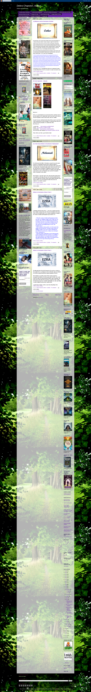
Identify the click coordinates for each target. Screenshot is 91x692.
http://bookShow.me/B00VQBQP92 (47, 129)
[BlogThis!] (35, 74)
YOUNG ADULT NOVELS (24, 12)
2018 (66, 584)
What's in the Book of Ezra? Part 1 (42, 250)
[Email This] (33, 74)
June (67, 599)
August (67, 596)
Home (47, 295)
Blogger (69, 689)
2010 (66, 637)
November (68, 591)
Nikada (62, 689)
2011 (66, 635)
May (67, 619)
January (67, 626)
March (67, 623)
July (67, 597)
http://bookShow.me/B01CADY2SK (52, 130)
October (67, 592)
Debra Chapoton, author (24, 97)
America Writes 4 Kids (68, 536)
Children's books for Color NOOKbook (67, 494)
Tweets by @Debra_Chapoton (24, 140)
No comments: (54, 73)
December (68, 589)
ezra (37, 291)
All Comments (68, 88)
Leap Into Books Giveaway (67, 514)
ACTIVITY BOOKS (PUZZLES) (50, 12)
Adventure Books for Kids (24, 14)
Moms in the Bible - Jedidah (67, 524)
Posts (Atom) (40, 297)
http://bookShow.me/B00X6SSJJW (47, 126)
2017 (66, 586)
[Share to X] (36, 74)
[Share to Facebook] (37, 74)
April (67, 621)
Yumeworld (66, 560)
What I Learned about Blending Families (68, 530)
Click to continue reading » (38, 71)
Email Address (22, 279)
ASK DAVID (66, 566)
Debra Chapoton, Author (29, 5)
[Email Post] (58, 73)
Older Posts (58, 295)
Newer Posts (36, 295)
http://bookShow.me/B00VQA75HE (43, 127)
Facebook (65, 555)
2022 (66, 577)
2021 (66, 579)
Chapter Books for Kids (56, 14)
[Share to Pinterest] (38, 74)
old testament (40, 291)
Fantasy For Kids (34, 14)
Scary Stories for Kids (44, 14)
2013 (66, 632)
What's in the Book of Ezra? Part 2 (42, 192)
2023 (66, 576)
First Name (66, 192)
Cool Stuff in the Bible (67, 231)
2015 (66, 628)
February (68, 624)
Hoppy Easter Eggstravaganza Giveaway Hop (67, 506)
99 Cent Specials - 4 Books (40, 81)
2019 (66, 582)
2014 (66, 630)
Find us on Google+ (22, 676)
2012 (66, 633)
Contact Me (44, 16)
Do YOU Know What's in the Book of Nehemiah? (46, 143)
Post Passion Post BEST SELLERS (67, 500)
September (68, 594)
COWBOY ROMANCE (35, 16)
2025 (66, 572)
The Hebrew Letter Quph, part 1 (67, 527)
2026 (66, 571)
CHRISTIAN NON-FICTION (64, 12)
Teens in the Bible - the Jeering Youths (68, 521)
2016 (66, 587)
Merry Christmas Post (68, 503)
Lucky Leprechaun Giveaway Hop (67, 517)
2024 (66, 574)
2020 (66, 581)
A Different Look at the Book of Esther (43, 21)
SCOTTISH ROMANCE (24, 16)
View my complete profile (23, 99)
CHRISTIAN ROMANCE (37, 12)
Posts (66, 86)
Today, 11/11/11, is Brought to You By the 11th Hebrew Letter (68, 510)
